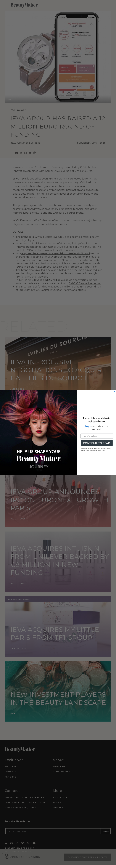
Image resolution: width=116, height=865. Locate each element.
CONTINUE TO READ (96, 442)
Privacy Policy (101, 450)
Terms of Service (91, 450)
